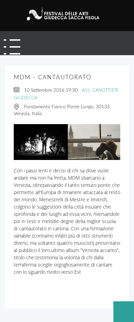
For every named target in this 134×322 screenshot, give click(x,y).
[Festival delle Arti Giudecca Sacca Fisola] (66, 14)
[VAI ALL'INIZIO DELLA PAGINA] (123, 311)
